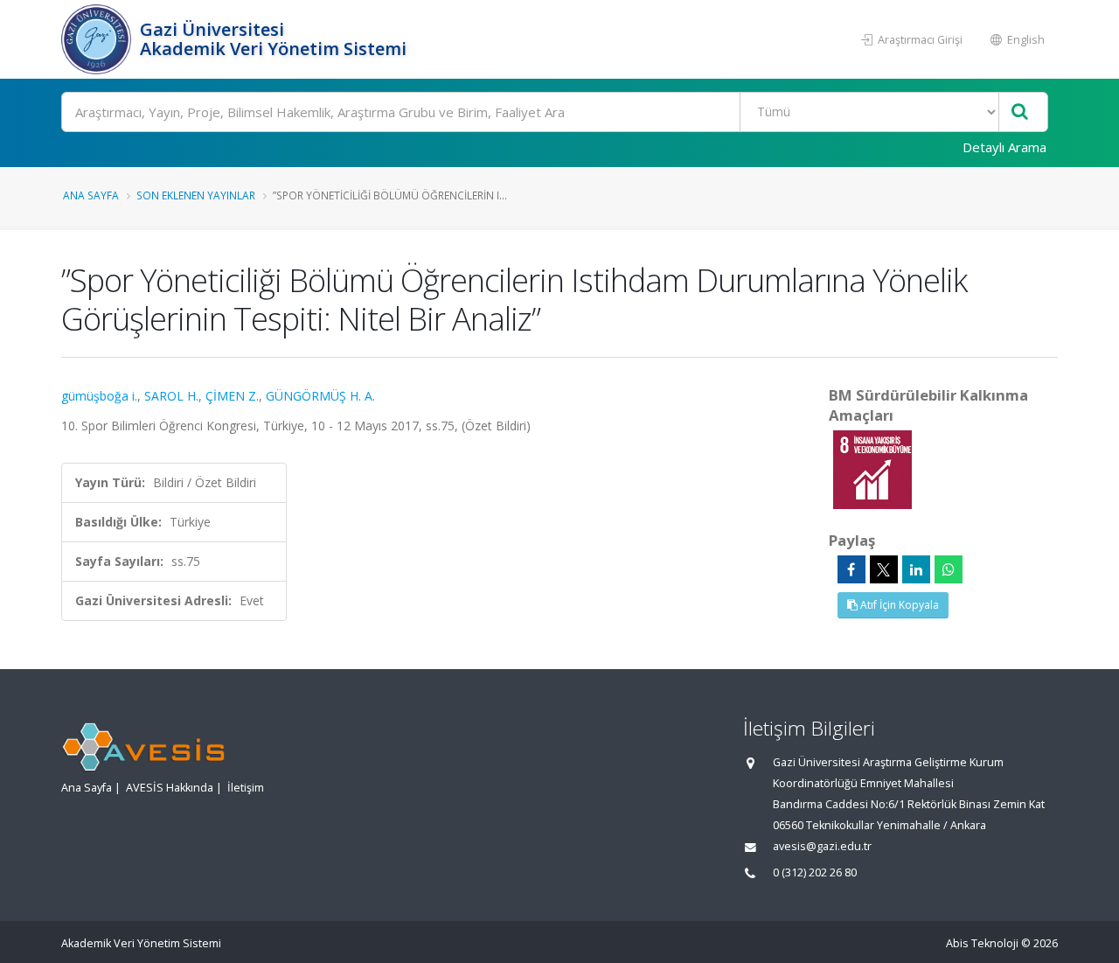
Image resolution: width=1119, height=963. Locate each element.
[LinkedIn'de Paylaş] (916, 569)
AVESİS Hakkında (169, 787)
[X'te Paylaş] (884, 569)
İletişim (245, 787)
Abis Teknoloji (982, 943)
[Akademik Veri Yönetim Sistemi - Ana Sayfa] (98, 39)
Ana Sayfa (91, 195)
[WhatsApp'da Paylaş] (949, 569)
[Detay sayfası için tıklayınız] (872, 468)
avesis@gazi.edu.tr (822, 846)
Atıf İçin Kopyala (898, 604)
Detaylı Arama (1004, 147)
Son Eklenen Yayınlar (195, 195)
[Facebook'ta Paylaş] (851, 569)
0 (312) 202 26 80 (815, 872)
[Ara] (1019, 112)
